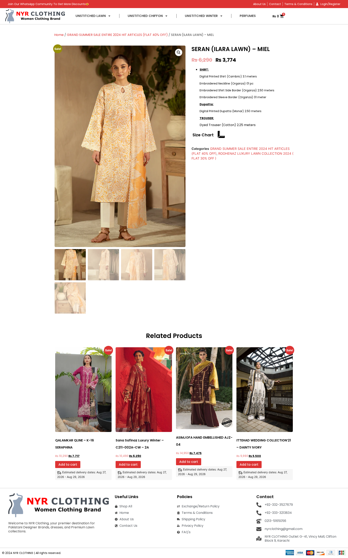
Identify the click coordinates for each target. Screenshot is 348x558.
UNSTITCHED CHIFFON (145, 16)
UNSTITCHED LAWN (91, 16)
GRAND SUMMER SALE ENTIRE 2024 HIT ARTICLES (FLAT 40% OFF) (117, 34)
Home (59, 34)
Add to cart (67, 464)
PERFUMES (248, 16)
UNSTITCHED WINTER (201, 16)
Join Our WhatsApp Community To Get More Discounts (47, 4)
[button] (178, 52)
